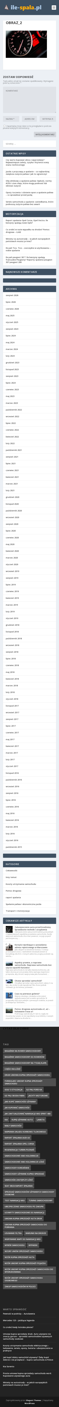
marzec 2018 (12, 685)
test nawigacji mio (15, 1200)
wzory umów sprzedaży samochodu (24, 1251)
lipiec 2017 (11, 726)
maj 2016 (10, 813)
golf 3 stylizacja (13, 1089)
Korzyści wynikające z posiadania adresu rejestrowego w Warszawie (31, 946)
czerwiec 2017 (12, 732)
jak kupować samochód (17, 1107)
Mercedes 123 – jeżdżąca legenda (18, 1320)
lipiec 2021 (11, 463)
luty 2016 (10, 833)
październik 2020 (14, 510)
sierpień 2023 (12, 376)
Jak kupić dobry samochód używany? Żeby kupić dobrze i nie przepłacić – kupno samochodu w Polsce (28, 1358)
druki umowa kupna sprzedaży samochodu (27, 1075)
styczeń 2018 (12, 699)
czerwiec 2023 (12, 389)
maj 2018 (10, 672)
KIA (6, 1119)
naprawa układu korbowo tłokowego (25, 1131)
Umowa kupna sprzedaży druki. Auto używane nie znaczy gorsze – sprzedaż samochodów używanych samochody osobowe (27, 1336)
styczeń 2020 (12, 564)
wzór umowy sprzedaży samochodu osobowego (24, 1279)
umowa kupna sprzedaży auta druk (23, 1218)
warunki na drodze (36, 1233)
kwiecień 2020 (12, 551)
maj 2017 (10, 739)
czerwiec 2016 (12, 806)
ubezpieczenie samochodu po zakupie (24, 1206)
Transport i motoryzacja (18, 911)
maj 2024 (10, 342)
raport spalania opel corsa (19, 1143)
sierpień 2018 (12, 652)
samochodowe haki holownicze (21, 1155)
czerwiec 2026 (12, 309)
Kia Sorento (8, 1366)
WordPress (30, 1403)
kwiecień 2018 (12, 679)
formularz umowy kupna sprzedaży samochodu (23, 1082)
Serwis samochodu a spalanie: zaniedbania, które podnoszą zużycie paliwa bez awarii (29, 203)
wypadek (33, 1245)
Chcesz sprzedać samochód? (28, 980)
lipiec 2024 (11, 335)
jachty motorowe (38, 1095)
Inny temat (11, 877)
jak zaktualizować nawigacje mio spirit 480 (27, 1113)
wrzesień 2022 (12, 416)
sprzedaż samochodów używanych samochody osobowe (29, 1193)
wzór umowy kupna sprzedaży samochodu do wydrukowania (29, 1270)
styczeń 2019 (12, 618)
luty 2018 (10, 692)
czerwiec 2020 (12, 537)
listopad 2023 (12, 369)
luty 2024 (10, 356)
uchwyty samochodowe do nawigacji (24, 1212)
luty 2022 (10, 443)
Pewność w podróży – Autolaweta (19, 1313)
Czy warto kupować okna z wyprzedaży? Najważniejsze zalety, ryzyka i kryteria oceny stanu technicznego (27, 162)
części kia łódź (12, 1069)
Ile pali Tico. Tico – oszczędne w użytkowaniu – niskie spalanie (28, 249)
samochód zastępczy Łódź (19, 1180)
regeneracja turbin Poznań (19, 1149)
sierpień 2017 (12, 719)
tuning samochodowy (40, 1200)
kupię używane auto (22, 1119)
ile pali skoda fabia (14, 1095)
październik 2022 (14, 409)
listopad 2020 (12, 504)
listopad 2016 (12, 773)
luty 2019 (10, 611)
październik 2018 (14, 638)
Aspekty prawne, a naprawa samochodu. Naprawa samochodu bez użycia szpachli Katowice (29, 965)
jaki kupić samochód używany (20, 1101)
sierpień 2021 (12, 456)
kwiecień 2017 (12, 746)
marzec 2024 (12, 349)
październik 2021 (14, 450)
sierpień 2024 (12, 329)
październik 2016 (14, 779)
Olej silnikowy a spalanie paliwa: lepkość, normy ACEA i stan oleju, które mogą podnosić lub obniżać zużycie (29, 183)
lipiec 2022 (11, 423)
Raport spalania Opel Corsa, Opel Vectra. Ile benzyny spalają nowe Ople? (27, 221)
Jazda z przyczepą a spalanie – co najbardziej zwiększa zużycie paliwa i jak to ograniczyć (27, 172)
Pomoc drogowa (13, 890)
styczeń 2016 (12, 840)
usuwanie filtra (13, 1233)
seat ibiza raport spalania (19, 1186)
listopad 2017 (12, 705)
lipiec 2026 (11, 302)
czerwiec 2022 (12, 430)
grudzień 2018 (12, 625)
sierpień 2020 (12, 524)
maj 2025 (10, 315)
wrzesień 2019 (12, 571)
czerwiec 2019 (12, 591)
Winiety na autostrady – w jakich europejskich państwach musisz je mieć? (28, 240)
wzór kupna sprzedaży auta (19, 1257)
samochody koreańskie (17, 1167)
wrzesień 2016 (12, 786)
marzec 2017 (12, 752)
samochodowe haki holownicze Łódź (24, 1161)
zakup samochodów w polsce (20, 1286)
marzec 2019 (12, 605)
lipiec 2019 (11, 584)
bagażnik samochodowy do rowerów (24, 1057)
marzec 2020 (12, 557)
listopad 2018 (12, 631)
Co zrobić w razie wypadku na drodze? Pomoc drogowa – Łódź (28, 230)
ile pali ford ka (34, 1089)
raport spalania (13, 897)
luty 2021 (10, 490)
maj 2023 (10, 396)
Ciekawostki (11, 870)
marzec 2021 (12, 483)
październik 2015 (14, 847)
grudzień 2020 (12, 497)
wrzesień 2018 (12, 645)
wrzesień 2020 (12, 517)
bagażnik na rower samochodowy (23, 1051)
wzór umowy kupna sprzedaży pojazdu (25, 1263)
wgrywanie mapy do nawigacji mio (23, 1239)
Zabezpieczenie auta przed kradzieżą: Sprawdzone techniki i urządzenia (33, 928)
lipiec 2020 (11, 530)
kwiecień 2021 (12, 477)
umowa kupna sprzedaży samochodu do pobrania (26, 1225)
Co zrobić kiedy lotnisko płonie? (18, 1327)
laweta (40, 1119)
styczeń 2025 (12, 322)
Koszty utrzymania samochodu (21, 884)
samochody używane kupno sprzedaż (24, 1173)
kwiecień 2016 (12, 820)
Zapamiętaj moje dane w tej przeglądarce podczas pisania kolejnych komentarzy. (27, 127)
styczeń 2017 (12, 766)
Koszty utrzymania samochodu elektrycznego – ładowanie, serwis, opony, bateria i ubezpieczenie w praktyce (28, 1348)
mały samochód (13, 1125)
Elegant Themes (33, 1400)
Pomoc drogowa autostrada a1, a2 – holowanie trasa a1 (32, 1010)
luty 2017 (10, 759)
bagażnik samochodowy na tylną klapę (25, 1063)
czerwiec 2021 (12, 470)
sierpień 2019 (12, 578)
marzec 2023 (12, 403)
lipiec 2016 (11, 800)
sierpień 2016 (12, 793)
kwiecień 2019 (12, 598)
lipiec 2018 (11, 658)
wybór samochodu (15, 1245)
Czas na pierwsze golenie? (27, 993)
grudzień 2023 (12, 362)
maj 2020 (10, 544)
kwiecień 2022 (12, 436)
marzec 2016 (12, 826)
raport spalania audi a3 (17, 1137)
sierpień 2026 (12, 295)
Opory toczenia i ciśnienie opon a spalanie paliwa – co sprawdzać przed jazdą (29, 193)
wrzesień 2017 (12, 712)
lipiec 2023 (11, 382)
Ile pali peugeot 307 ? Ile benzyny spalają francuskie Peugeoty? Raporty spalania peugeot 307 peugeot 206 (29, 259)
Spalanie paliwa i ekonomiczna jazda (23, 904)
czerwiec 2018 (12, 665)
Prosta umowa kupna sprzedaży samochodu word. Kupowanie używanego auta (27, 1374)
